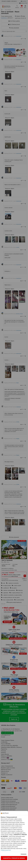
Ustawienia (23, 854)
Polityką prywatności (6, 850)
